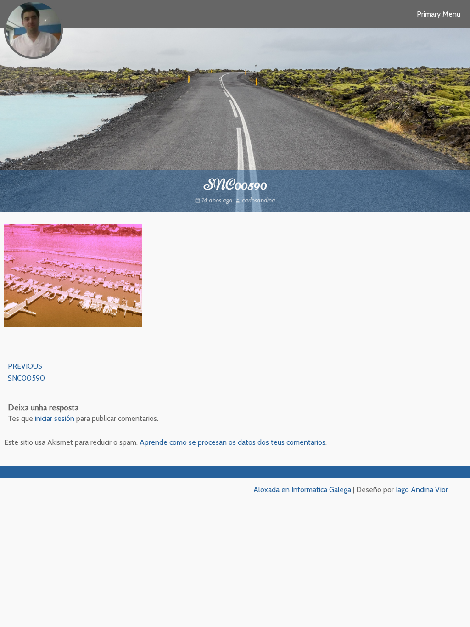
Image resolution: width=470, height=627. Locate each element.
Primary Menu (438, 14)
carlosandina (258, 200)
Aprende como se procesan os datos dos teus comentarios (232, 442)
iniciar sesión (54, 418)
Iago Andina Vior (422, 489)
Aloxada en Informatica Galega (302, 489)
